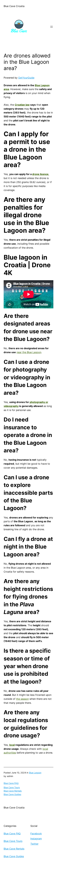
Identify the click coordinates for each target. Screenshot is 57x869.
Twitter (34, 843)
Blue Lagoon (35, 772)
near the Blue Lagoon (29, 352)
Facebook (36, 833)
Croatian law (22, 104)
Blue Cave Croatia (14, 6)
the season (22, 698)
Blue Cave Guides (12, 794)
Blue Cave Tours (12, 787)
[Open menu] (51, 27)
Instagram (36, 838)
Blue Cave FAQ (11, 783)
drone (36, 174)
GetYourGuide (26, 77)
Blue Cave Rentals (13, 790)
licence (44, 174)
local (12, 744)
